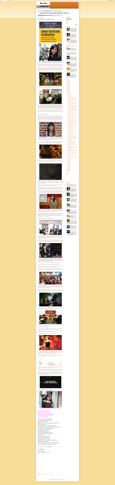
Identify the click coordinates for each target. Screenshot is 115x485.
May (68, 161)
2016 (67, 91)
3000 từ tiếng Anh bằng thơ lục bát (71, 99)
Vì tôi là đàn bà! (69, 140)
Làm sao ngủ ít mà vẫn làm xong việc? (72, 102)
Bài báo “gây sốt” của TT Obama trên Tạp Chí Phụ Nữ (71, 127)
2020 (67, 87)
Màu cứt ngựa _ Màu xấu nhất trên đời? (73, 39)
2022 (67, 85)
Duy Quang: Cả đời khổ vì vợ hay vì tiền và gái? (73, 33)
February (68, 164)
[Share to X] (49, 446)
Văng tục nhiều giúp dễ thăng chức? (71, 108)
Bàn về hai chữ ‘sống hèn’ (70, 113)
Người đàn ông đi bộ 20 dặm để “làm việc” (73, 193)
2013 (67, 169)
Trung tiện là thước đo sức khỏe (71, 141)
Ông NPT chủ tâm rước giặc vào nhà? (72, 136)
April (68, 162)
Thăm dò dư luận (72, 47)
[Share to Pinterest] (51, 446)
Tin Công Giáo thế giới (70, 118)
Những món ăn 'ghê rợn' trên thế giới (71, 123)
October (68, 94)
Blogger (64, 479)
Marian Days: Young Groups (70, 146)
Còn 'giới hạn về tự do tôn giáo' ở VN (71, 124)
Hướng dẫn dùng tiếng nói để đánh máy (72, 105)
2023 (67, 84)
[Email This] (47, 446)
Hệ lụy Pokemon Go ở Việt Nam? (71, 134)
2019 (67, 88)
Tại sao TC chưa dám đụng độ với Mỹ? (72, 97)
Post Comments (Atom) (44, 474)
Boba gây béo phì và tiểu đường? (71, 107)
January (68, 165)
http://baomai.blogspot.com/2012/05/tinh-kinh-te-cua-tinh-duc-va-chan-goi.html (50, 408)
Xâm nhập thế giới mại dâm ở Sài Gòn (72, 122)
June (68, 160)
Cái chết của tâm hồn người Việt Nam (72, 137)
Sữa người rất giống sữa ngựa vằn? (71, 119)
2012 (67, 170)
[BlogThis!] (48, 446)
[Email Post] (46, 446)
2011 (67, 171)
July (68, 159)
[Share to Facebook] (50, 446)
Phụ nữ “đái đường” (72, 198)
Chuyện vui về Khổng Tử (70, 125)
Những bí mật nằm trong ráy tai (71, 142)
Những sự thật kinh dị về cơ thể (71, 143)
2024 (67, 83)
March (68, 163)
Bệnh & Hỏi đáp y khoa (73, 225)
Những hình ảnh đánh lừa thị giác (71, 106)
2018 (67, 89)
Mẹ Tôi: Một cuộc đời (69, 128)
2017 (67, 90)
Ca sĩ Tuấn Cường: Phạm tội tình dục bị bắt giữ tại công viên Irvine (73, 220)
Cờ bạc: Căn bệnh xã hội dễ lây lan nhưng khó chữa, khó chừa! (73, 74)
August (68, 96)
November (68, 93)
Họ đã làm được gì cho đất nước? (71, 98)
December (68, 92)
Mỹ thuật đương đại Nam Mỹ (70, 135)
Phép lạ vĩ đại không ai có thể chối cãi (72, 109)
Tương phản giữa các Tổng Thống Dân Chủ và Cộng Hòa (72, 131)
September (68, 95)
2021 (67, 86)
